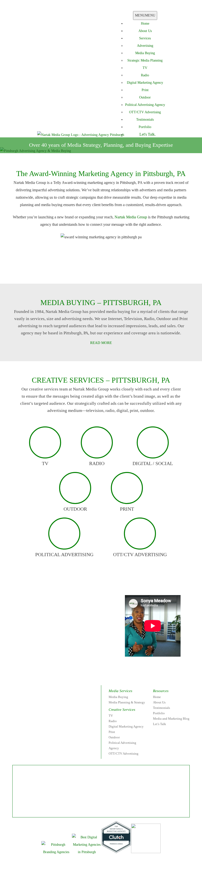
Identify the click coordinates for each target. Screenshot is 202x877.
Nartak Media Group (131, 217)
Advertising (145, 46)
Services (145, 38)
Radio (145, 75)
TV (145, 68)
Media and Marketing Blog (171, 718)
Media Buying (145, 53)
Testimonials (145, 119)
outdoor (75, 509)
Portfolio (145, 127)
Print (145, 90)
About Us (145, 31)
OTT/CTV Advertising (145, 112)
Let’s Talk (159, 724)
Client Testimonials (65, 272)
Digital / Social (153, 463)
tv (45, 463)
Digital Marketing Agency (145, 82)
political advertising (64, 554)
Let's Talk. (147, 134)
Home (145, 23)
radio (96, 463)
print (127, 509)
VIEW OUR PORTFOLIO (130, 272)
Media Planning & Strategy (127, 702)
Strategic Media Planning (145, 60)
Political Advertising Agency (145, 105)
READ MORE (101, 343)
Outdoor (145, 97)
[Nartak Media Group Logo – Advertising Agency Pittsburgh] (80, 134)
